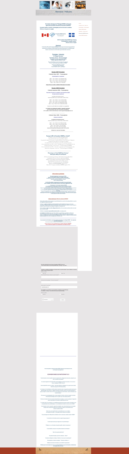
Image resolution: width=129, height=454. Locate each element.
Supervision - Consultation (83, 31)
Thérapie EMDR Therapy (82, 29)
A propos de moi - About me (83, 25)
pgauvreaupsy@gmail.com (67, 110)
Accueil (80, 23)
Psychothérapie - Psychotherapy (84, 27)
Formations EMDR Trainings (83, 33)
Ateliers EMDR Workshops (83, 35)
